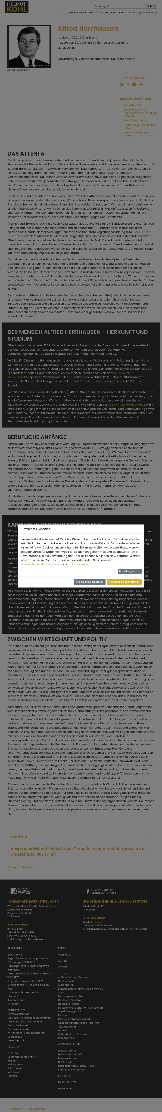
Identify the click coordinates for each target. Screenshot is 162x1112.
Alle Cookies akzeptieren (124, 582)
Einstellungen (126, 571)
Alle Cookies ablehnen (89, 582)
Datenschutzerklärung (35, 564)
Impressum (80, 564)
